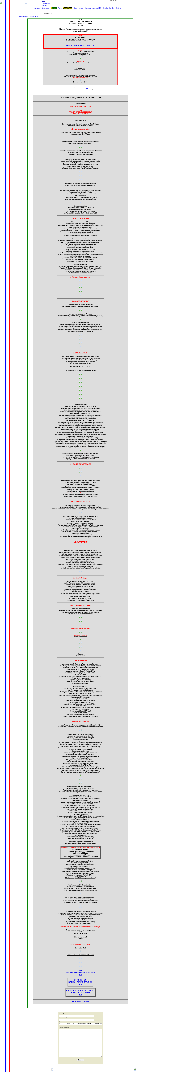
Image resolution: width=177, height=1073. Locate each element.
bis (87, 88)
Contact (118, 8)
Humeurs (88, 8)
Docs (75, 8)
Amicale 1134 (97, 8)
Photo (60, 8)
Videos (81, 8)
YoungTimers (67, 8)
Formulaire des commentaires (28, 16)
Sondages (45, 5)
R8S (43, 1)
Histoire (53, 8)
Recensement (46, 3)
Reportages (45, 8)
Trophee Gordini (108, 8)
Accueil (37, 8)
